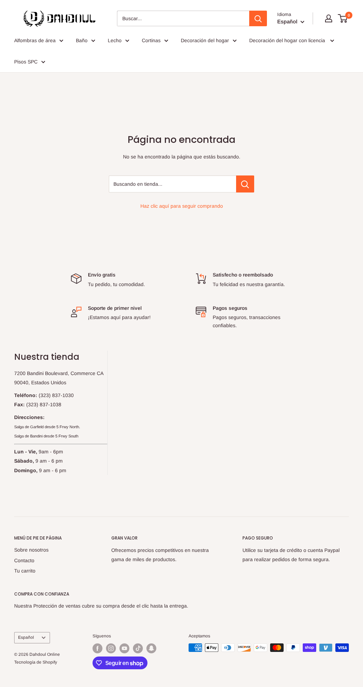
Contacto (24, 560)
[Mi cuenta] (328, 18)
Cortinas (151, 40)
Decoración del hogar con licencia (287, 40)
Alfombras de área (35, 40)
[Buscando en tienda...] (245, 183)
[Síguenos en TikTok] (138, 648)
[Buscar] (258, 18)
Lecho (115, 40)
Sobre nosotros (31, 550)
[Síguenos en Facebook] (97, 648)
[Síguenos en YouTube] (124, 648)
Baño (82, 40)
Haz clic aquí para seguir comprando (181, 206)
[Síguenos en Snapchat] (151, 648)
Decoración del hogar (205, 40)
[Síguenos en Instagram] (111, 648)
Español (26, 637)
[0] (343, 18)
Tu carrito (24, 571)
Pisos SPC (26, 62)
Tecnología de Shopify (35, 662)
